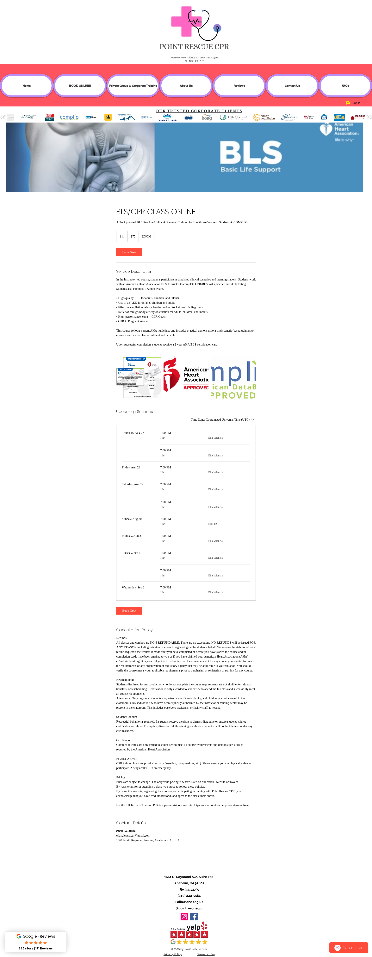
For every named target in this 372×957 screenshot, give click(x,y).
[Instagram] (184, 916)
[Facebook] (194, 916)
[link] (129, 252)
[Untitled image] (138, 377)
